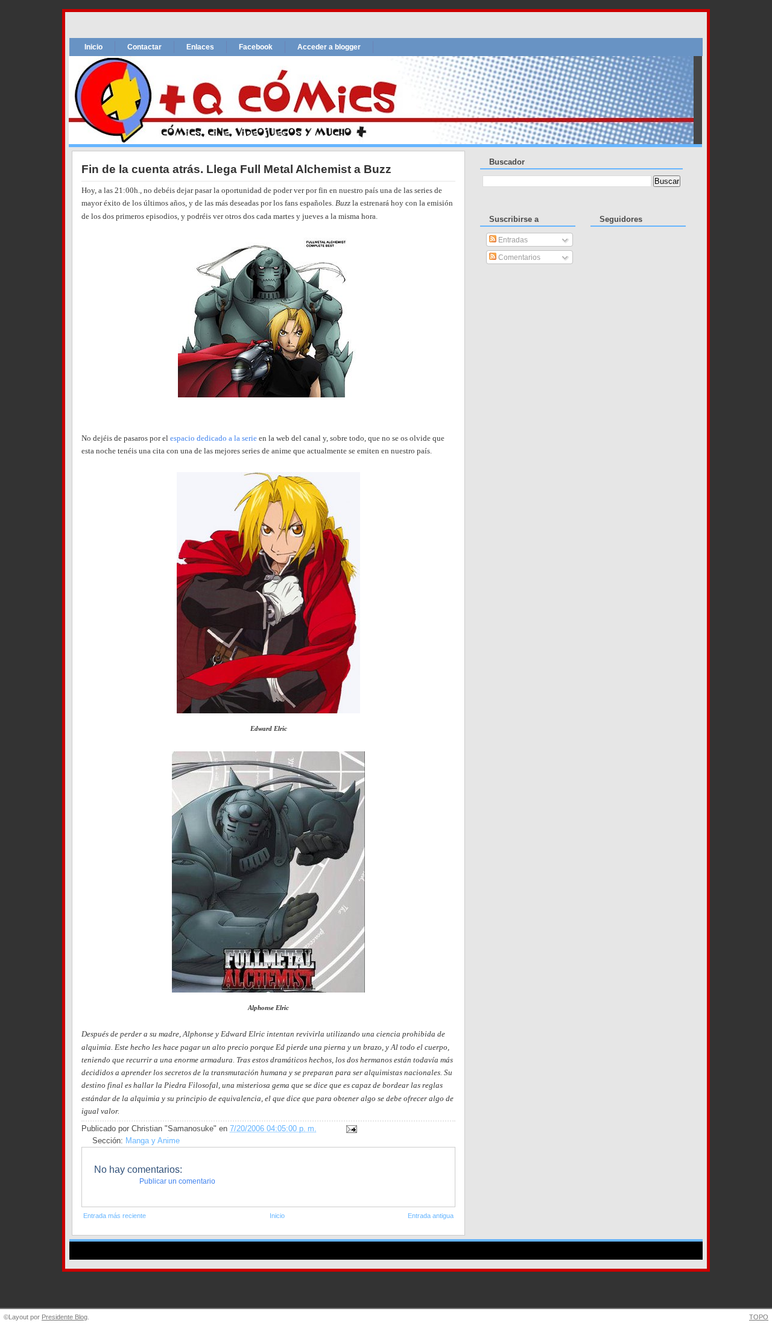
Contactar (144, 47)
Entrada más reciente (114, 1215)
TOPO (758, 1317)
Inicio (93, 47)
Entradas (512, 240)
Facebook (256, 47)
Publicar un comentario (177, 1181)
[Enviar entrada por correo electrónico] (350, 1129)
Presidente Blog (64, 1317)
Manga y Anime (152, 1141)
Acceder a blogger (329, 47)
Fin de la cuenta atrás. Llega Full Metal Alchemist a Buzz (236, 169)
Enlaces (200, 47)
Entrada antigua (431, 1215)
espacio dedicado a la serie (213, 438)
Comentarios (518, 257)
